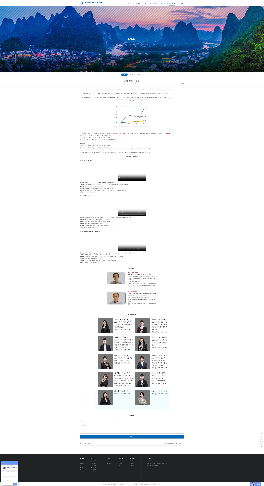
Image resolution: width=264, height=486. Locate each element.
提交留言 (132, 436)
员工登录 (122, 484)
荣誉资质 (82, 465)
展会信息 (132, 74)
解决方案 (109, 460)
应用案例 (109, 463)
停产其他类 (93, 472)
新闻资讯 (172, 3)
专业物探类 (93, 463)
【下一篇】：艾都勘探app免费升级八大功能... (172, 443)
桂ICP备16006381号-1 (156, 484)
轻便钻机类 (93, 467)
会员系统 (120, 463)
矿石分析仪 (93, 469)
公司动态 (93, 71)
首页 (129, 3)
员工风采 (82, 469)
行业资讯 (140, 74)
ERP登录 (127, 484)
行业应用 (155, 3)
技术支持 (163, 3)
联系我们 (180, 3)
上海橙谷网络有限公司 (113, 484)
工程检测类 (93, 465)
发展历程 (82, 463)
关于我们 (138, 3)
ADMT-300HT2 (87, 160)
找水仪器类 (93, 460)
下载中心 (120, 465)
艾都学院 (120, 460)
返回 (183, 83)
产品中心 (146, 3)
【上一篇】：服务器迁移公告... (88, 443)
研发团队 (82, 467)
